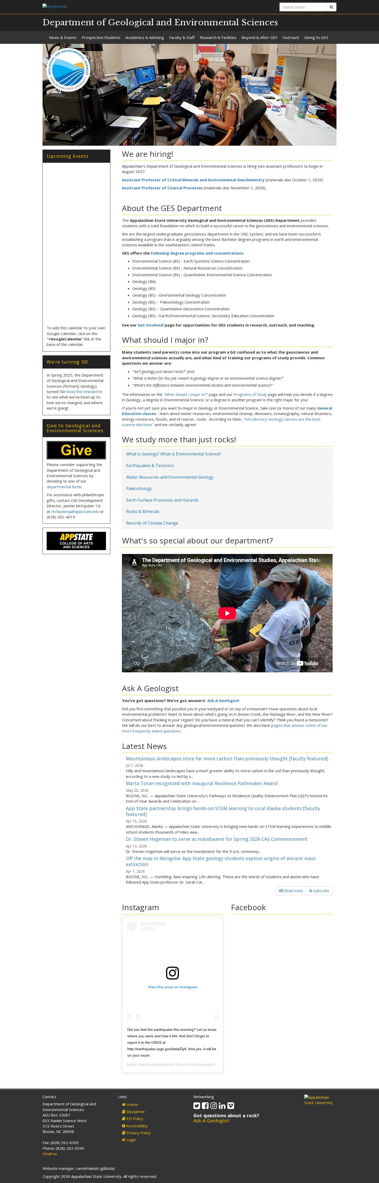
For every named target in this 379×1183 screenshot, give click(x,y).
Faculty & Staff (182, 37)
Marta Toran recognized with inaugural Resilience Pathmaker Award (201, 783)
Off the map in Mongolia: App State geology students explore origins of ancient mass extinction (221, 861)
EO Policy (134, 1118)
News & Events (63, 37)
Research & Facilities (218, 37)
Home (132, 1104)
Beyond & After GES (259, 37)
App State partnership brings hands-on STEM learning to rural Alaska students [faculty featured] (223, 811)
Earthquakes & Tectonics (150, 465)
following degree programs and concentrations (197, 253)
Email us (50, 1153)
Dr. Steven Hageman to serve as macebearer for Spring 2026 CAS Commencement (217, 839)
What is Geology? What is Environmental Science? (173, 454)
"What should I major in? (184, 394)
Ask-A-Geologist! (211, 1120)
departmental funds (64, 486)
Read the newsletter (84, 391)
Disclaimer (135, 1111)
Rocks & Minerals (142, 511)
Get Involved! (151, 325)
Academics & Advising (145, 37)
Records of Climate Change (152, 523)
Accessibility (136, 1125)
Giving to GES (316, 37)
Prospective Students (101, 37)
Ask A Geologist (222, 700)
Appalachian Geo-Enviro (174, 1064)
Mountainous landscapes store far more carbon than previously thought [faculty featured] (227, 758)
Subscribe (320, 890)
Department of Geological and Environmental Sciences (160, 22)
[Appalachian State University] (114, 7)
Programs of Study (250, 394)
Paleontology (139, 488)
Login (130, 1139)
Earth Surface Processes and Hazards (162, 500)
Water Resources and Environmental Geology (170, 477)
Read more (293, 890)
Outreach (291, 37)
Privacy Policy (138, 1132)
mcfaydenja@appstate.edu (75, 511)
